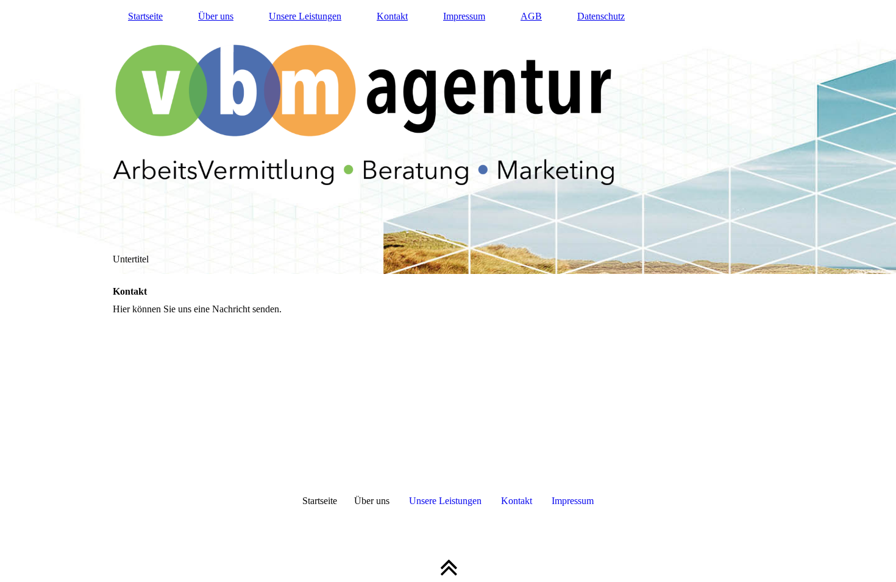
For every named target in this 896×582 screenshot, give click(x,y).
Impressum (464, 16)
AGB (531, 16)
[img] (448, 137)
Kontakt (392, 16)
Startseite (145, 16)
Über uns (215, 16)
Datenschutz (601, 16)
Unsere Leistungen (305, 16)
